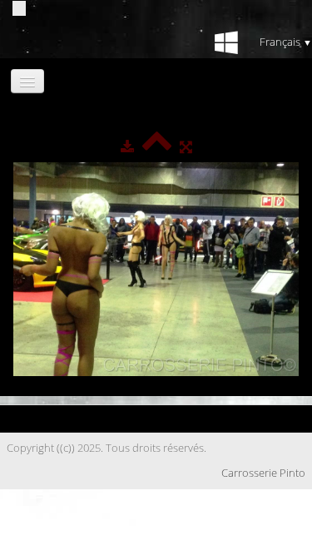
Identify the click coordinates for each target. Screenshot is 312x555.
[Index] (157, 146)
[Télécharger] (127, 146)
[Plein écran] (186, 146)
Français (286, 41)
